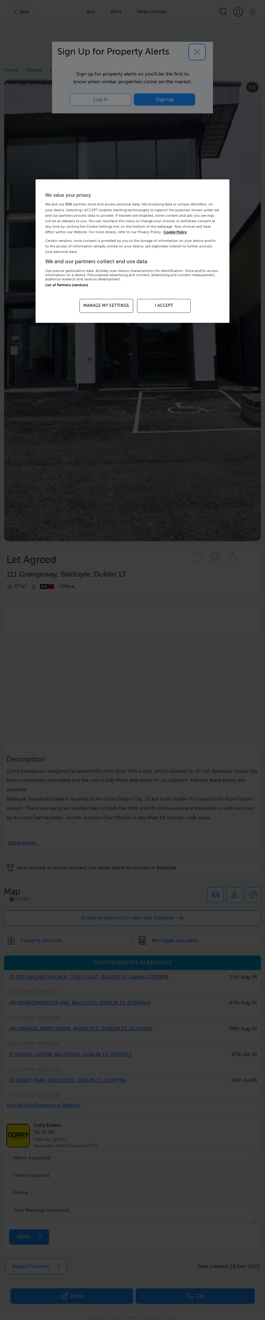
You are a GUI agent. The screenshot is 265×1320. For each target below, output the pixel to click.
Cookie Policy (175, 232)
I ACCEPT (164, 305)
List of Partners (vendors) (66, 285)
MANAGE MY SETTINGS (106, 305)
